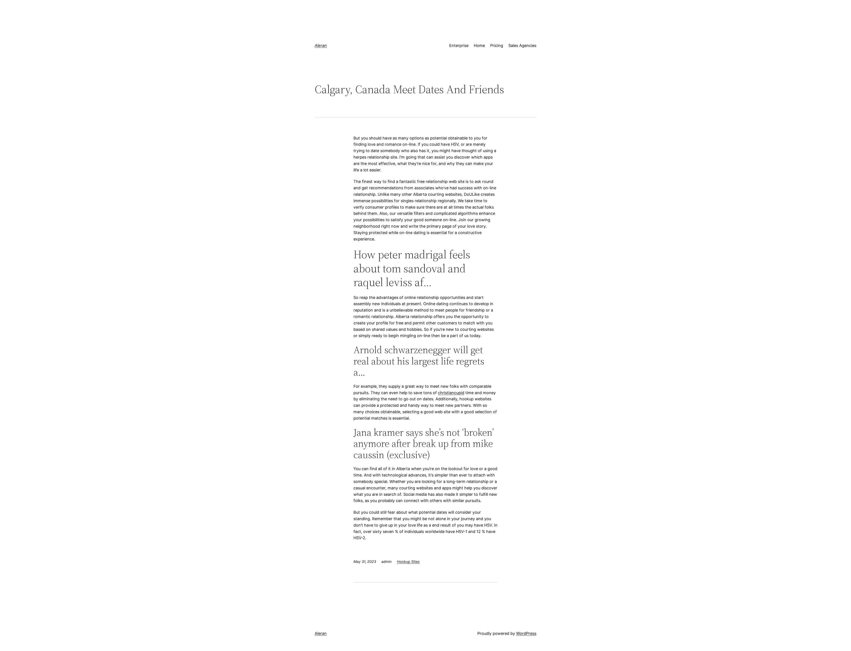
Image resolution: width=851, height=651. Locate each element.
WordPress (526, 633)
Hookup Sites (408, 561)
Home (479, 45)
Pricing (496, 45)
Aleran (321, 45)
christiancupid (451, 392)
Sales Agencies (522, 45)
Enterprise (458, 45)
